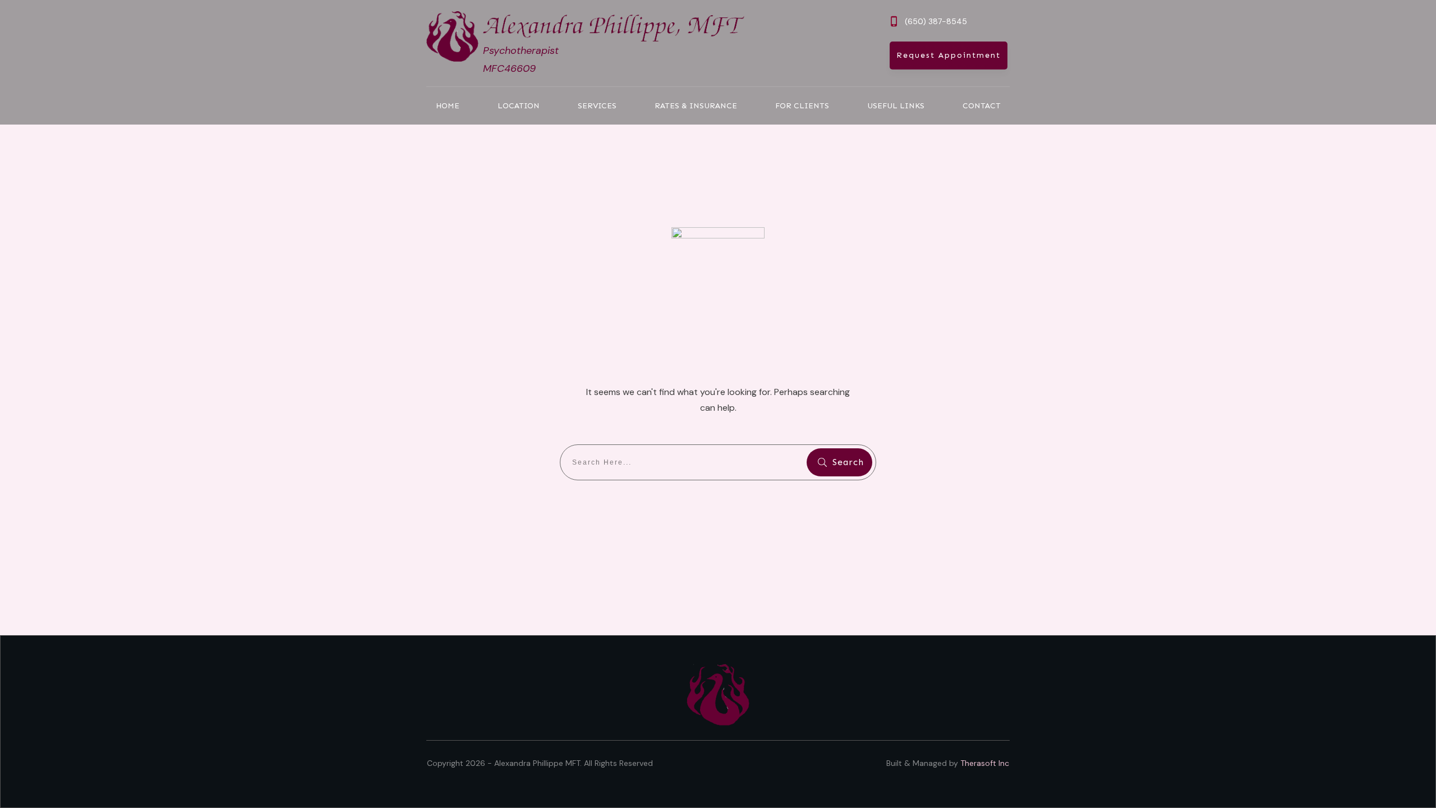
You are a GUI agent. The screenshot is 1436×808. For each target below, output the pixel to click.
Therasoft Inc (984, 763)
